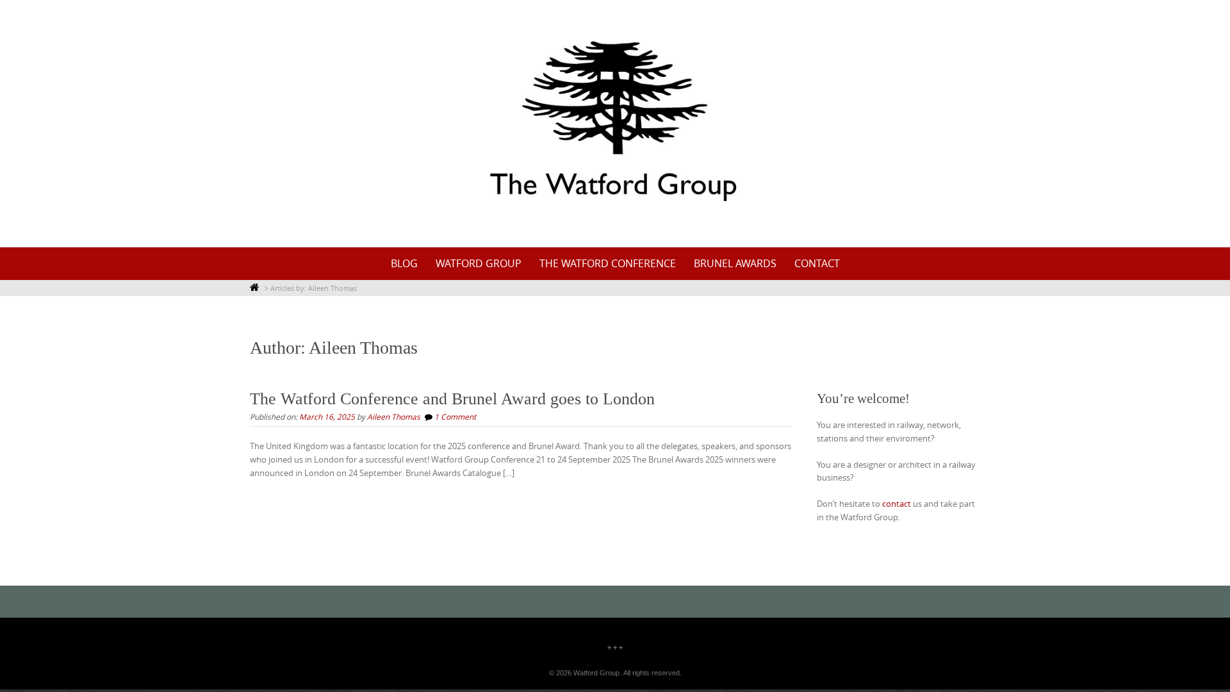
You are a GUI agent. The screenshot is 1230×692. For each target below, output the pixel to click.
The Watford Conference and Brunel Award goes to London (452, 399)
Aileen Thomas (393, 416)
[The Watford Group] (614, 121)
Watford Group (478, 263)
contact (817, 263)
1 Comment (455, 416)
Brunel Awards (735, 263)
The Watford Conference (607, 263)
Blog (404, 263)
